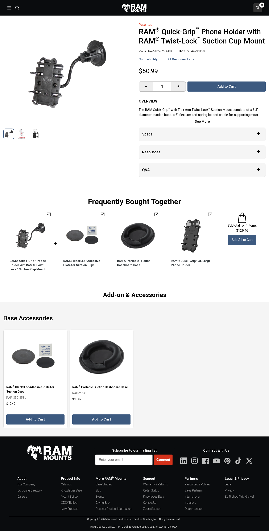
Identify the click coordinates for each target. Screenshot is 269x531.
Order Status (151, 490)
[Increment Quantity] (146, 86)
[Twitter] (249, 460)
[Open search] (17, 8)
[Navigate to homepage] (134, 8)
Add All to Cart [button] (242, 240)
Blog (98, 490)
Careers (22, 496)
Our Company (26, 484)
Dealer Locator (194, 508)
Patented (145, 25)
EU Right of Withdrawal (239, 496)
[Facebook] (205, 460)
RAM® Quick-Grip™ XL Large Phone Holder (191, 263)
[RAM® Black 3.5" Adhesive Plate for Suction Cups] (35, 357)
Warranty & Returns (155, 484)
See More (202, 122)
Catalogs (66, 484)
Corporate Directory (29, 490)
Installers (190, 502)
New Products (70, 508)
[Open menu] (9, 7)
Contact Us (150, 502)
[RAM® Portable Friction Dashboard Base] (101, 357)
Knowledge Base (71, 490)
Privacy (229, 490)
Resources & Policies (197, 484)
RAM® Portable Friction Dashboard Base (133, 263)
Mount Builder (70, 496)
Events (100, 496)
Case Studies (104, 484)
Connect (163, 459)
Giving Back (103, 502)
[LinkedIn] (183, 460)
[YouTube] (216, 460)
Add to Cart (227, 86)
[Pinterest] (227, 460)
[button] (8, 134)
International (192, 496)
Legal (228, 484)
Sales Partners (194, 490)
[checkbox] (49, 214)
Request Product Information (114, 508)
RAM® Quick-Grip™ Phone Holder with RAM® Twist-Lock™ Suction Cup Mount (27, 265)
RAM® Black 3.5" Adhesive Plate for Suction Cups (81, 263)
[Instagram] (194, 460)
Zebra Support (152, 508)
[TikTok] (238, 460)
